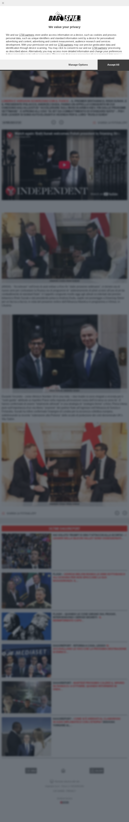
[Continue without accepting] (3, 3)
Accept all (113, 64)
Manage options (78, 64)
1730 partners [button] (26, 34)
